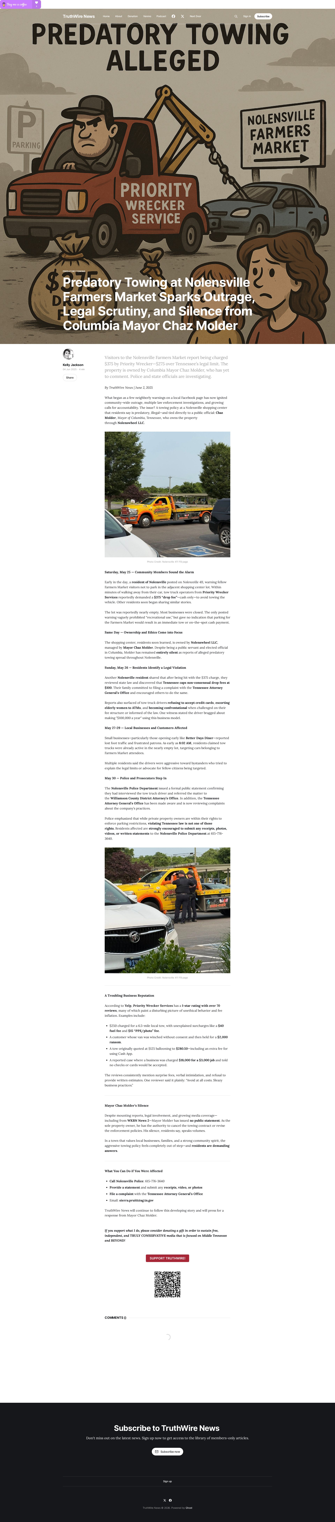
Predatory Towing (74, 271)
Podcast (161, 16)
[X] (164, 1500)
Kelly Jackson (73, 365)
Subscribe (263, 16)
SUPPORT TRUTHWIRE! (167, 1258)
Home (106, 16)
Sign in (247, 16)
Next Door (195, 16)
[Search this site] (236, 16)
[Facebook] (170, 1500)
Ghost (189, 1507)
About (118, 16)
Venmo (147, 16)
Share (70, 377)
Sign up (167, 1481)
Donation (133, 16)
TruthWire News (79, 16)
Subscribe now (170, 1451)
